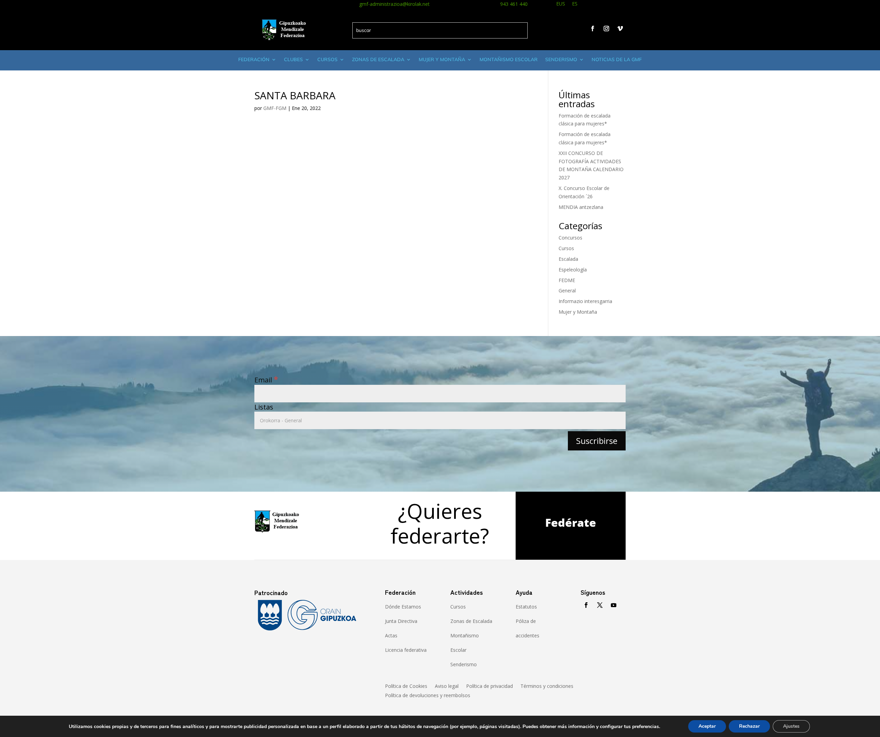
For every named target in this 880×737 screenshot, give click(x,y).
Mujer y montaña (442, 59)
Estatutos (526, 606)
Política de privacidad (489, 686)
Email (266, 379)
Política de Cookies (406, 686)
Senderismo (561, 59)
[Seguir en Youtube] (613, 605)
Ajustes (791, 726)
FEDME (567, 280)
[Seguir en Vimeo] (620, 28)
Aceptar (707, 726)
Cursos (327, 59)
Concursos (570, 237)
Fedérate (570, 522)
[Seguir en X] (599, 605)
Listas (263, 407)
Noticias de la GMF (617, 59)
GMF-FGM (274, 108)
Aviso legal (447, 686)
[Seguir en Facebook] (592, 28)
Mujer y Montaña (578, 312)
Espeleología (573, 269)
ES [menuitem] (575, 3)
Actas (391, 635)
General (567, 290)
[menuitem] (561, 4)
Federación (254, 59)
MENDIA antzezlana (581, 207)
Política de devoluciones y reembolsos (427, 696)
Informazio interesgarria (585, 301)
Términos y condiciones (546, 686)
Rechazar (749, 726)
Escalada (568, 259)
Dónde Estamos (403, 606)
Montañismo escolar (509, 59)
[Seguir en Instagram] (606, 28)
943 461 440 (514, 4)
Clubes (293, 59)
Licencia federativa (406, 650)
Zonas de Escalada (378, 59)
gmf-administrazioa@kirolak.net (394, 4)
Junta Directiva (401, 621)
